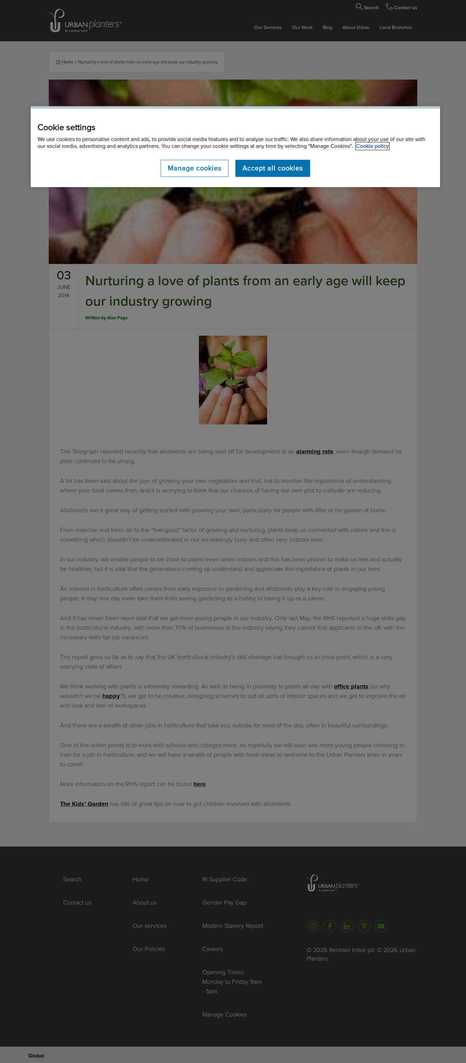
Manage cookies (194, 168)
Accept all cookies (273, 168)
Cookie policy (372, 146)
